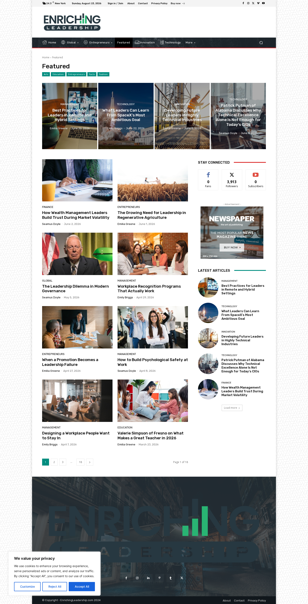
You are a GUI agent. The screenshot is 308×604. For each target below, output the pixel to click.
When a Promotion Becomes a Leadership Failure (70, 362)
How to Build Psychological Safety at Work (153, 362)
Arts (46, 74)
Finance (47, 207)
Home (45, 57)
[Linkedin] (148, 578)
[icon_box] (178, 4)
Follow (232, 172)
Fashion (103, 74)
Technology (126, 104)
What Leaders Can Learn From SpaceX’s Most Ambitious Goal (240, 315)
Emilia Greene (126, 224)
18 (80, 462)
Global (47, 280)
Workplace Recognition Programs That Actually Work (149, 289)
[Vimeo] (258, 3)
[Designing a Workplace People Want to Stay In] (77, 401)
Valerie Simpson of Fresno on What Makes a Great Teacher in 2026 (151, 435)
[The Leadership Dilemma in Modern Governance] (77, 254)
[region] (54, 574)
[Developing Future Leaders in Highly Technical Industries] (182, 116)
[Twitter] (253, 3)
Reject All (54, 586)
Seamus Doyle (51, 224)
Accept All (82, 586)
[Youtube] (263, 3)
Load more (230, 408)
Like (208, 172)
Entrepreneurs (76, 74)
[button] (261, 43)
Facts (92, 74)
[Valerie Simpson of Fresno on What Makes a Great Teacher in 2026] (153, 401)
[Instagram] (248, 3)
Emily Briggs (125, 297)
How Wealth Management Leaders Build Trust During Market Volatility (75, 215)
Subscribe (255, 172)
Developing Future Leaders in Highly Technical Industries (242, 340)
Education (58, 74)
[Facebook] (243, 3)
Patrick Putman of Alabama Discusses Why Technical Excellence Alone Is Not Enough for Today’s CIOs (242, 365)
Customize (27, 586)
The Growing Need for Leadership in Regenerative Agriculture (152, 215)
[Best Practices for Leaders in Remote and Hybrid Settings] (69, 116)
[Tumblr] (171, 578)
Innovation (182, 104)
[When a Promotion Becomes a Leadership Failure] (77, 327)
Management (70, 104)
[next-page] (89, 462)
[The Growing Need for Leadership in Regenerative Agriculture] (153, 180)
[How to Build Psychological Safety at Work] (153, 327)
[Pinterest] (159, 578)
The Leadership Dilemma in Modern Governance (75, 289)
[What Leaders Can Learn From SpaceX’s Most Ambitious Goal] (125, 116)
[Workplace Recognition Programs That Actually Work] (153, 254)
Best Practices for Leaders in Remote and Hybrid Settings (242, 289)
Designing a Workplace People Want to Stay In (76, 435)
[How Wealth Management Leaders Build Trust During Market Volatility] (77, 180)
